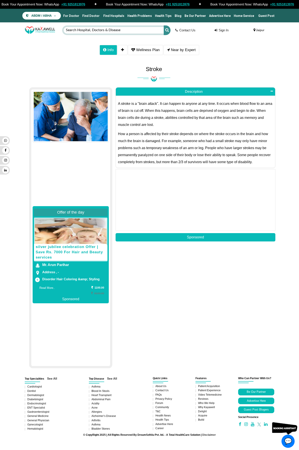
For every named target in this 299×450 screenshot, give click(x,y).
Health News (163, 415)
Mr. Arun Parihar (55, 265)
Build (201, 419)
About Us (160, 386)
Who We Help (206, 403)
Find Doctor (91, 16)
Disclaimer (209, 434)
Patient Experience (209, 390)
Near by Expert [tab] (183, 50)
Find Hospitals (113, 16)
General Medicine (38, 416)
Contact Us (187, 30)
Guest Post (266, 16)
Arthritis (95, 420)
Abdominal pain (101, 399)
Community (162, 407)
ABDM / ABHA (41, 15)
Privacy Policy (163, 398)
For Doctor (71, 16)
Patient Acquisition (209, 386)
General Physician (38, 420)
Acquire (202, 415)
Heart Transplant (101, 395)
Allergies (96, 411)
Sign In (224, 30)
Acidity (95, 403)
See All (52, 378)
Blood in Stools (100, 391)
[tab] (122, 50)
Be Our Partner (195, 16)
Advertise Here (220, 16)
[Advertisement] (71, 169)
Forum (159, 403)
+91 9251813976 (73, 4)
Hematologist (35, 428)
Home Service (244, 16)
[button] (195, 92)
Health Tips (163, 16)
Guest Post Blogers (256, 409)
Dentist (31, 391)
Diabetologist (35, 399)
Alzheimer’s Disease (103, 416)
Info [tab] (110, 50)
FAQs (158, 394)
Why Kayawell (206, 407)
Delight (202, 411)
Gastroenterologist (38, 411)
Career (159, 428)
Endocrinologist (36, 403)
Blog (178, 16)
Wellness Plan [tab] (147, 50)
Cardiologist (34, 386)
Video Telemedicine (210, 394)
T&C (158, 411)
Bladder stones (100, 428)
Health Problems (139, 16)
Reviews (203, 398)
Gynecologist (35, 424)
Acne (94, 407)
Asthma (95, 386)
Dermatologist (35, 395)
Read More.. (47, 287)
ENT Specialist (36, 407)
